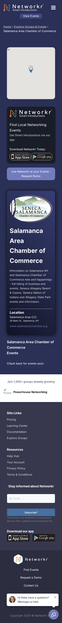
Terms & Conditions (19, 474)
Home (7, 26)
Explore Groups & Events (30, 26)
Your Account (15, 462)
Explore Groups (17, 438)
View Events (31, 16)
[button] (31, 69)
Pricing (11, 419)
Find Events (31, 569)
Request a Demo (31, 577)
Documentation (17, 432)
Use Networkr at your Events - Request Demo (31, 174)
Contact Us (31, 585)
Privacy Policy (16, 468)
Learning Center (17, 425)
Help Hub (13, 456)
